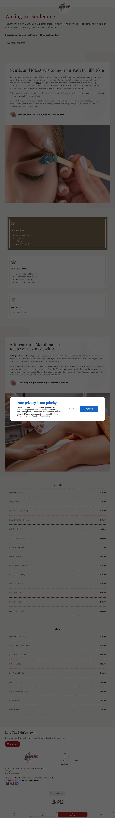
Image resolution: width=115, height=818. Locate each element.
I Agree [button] (89, 409)
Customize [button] (72, 409)
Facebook (44, 416)
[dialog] (57, 409)
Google (35, 416)
